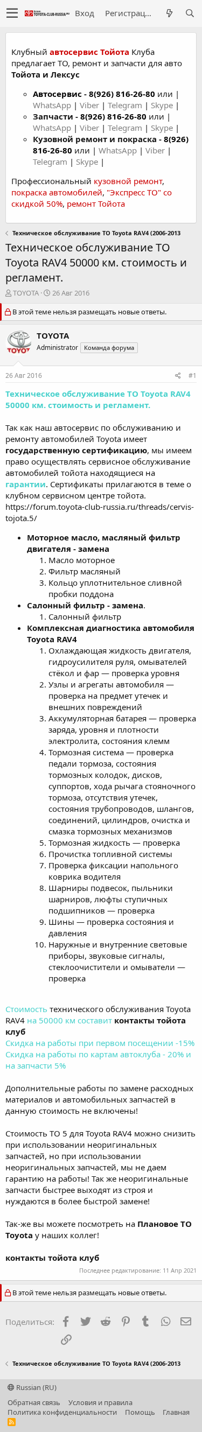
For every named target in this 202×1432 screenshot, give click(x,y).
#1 (193, 375)
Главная (176, 1412)
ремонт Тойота (96, 203)
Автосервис (57, 93)
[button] (12, 13)
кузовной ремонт (128, 181)
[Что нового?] (169, 13)
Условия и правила (100, 1402)
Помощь (140, 1412)
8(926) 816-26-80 (122, 93)
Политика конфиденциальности (62, 1412)
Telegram (126, 105)
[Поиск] (189, 13)
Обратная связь (34, 1402)
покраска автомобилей (56, 192)
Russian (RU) (36, 1387)
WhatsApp (53, 105)
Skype (163, 105)
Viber (89, 105)
